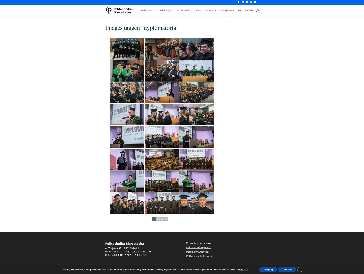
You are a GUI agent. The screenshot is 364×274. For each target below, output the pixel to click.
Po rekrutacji (183, 10)
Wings (199, 10)
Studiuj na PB (146, 10)
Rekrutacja (165, 10)
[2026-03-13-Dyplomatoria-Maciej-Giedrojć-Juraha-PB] (127, 49)
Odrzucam (287, 269)
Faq (240, 10)
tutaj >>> (243, 269)
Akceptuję (268, 269)
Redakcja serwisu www (198, 243)
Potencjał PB (225, 10)
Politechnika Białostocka (199, 256)
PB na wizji (210, 10)
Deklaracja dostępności (198, 247)
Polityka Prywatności (197, 251)
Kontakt (249, 10)
